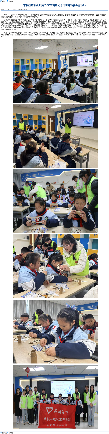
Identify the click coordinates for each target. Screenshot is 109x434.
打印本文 (4, 1)
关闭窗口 (11, 1)
